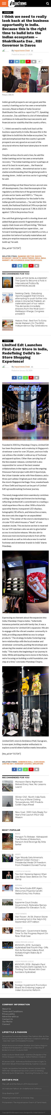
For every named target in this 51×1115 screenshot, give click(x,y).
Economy (7, 258)
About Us (6, 1009)
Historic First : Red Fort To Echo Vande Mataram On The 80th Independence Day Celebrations (31, 323)
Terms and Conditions (12, 1011)
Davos (38, 256)
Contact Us (7, 1019)
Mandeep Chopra (23, 764)
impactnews (28, 258)
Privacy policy (8, 1014)
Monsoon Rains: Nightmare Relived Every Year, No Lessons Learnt (30, 784)
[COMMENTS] (39, 61)
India (37, 258)
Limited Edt (8, 764)
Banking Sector (26, 256)
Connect (6, 1024)
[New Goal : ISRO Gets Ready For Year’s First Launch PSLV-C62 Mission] (7, 816)
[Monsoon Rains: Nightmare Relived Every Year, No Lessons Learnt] (7, 786)
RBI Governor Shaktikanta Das (26, 260)
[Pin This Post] (28, 61)
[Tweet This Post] (17, 61)
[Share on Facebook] (11, 61)
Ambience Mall (25, 762)
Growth (16, 258)
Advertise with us (10, 1016)
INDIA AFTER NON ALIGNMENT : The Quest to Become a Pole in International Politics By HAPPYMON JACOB (31, 282)
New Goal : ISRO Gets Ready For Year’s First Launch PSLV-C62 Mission (31, 814)
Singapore (38, 764)
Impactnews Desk (22, 50)
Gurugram (39, 762)
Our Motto (7, 1021)
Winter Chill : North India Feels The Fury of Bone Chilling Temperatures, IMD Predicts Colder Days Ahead (30, 801)
